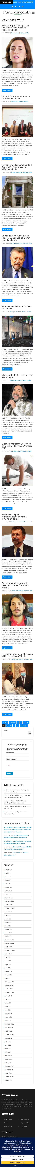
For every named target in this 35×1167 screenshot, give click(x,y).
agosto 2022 (8, 1038)
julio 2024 (7, 957)
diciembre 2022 (9, 1024)
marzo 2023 (8, 1013)
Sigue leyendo (7, 90)
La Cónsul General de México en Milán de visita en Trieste (17, 655)
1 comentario (14, 101)
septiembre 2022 (10, 1034)
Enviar (9, 773)
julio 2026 (7, 873)
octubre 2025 (8, 905)
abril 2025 (7, 926)
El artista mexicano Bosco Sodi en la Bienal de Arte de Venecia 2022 (17, 446)
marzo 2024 (8, 971)
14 (28, 722)
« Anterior (12, 722)
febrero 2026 (8, 890)
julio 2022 (7, 1041)
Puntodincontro (8, 841)
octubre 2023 (8, 989)
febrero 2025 (8, 933)
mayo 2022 (8, 1048)
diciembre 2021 (9, 1066)
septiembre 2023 (10, 992)
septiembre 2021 (10, 1076)
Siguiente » (23, 726)
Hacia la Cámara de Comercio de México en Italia (16, 97)
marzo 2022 (8, 1055)
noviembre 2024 (9, 943)
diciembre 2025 (9, 898)
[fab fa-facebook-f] (12, 7)
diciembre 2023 (9, 982)
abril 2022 (7, 1052)
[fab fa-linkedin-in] (19, 7)
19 (17, 726)
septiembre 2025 (10, 908)
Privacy (6, 1123)
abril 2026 (7, 883)
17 (10, 726)
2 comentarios (15, 33)
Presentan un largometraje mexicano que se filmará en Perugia (15, 585)
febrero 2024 (8, 975)
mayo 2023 (8, 1006)
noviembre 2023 (9, 985)
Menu (33, 12)
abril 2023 (7, 1010)
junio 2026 (8, 876)
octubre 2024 (8, 947)
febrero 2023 (8, 1017)
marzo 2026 (8, 887)
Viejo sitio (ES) (25, 1126)
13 (24, 722)
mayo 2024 (8, 964)
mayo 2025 (8, 922)
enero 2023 (8, 1020)
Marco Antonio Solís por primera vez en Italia (17, 376)
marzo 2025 (8, 929)
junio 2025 (8, 919)
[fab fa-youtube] (22, 7)
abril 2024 (7, 968)
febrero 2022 (8, 1059)
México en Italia (24, 33)
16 (7, 726)
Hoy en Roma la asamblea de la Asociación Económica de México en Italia (17, 167)
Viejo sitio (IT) (24, 1123)
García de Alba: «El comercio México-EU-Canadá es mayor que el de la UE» (16, 237)
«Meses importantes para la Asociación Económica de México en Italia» (15, 27)
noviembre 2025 (9, 901)
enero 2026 (8, 894)
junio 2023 (8, 1003)
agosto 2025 (8, 912)
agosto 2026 (8, 869)
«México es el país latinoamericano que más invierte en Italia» (14, 516)
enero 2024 (8, 978)
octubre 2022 (8, 1031)
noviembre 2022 (9, 1027)
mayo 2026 (8, 880)
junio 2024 (8, 961)
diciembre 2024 (9, 940)
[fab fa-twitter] (15, 7)
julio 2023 (7, 999)
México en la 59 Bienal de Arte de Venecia (16, 307)
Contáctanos (8, 1119)
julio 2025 (7, 915)
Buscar (6, 730)
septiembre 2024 (10, 950)
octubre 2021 (8, 1073)
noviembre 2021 (9, 1069)
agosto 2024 (8, 954)
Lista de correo (25, 1119)
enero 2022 (8, 1062)
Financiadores (8, 1126)
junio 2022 (8, 1045)
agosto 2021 (8, 1080)
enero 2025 (8, 936)
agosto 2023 (8, 996)
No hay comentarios (16, 172)
